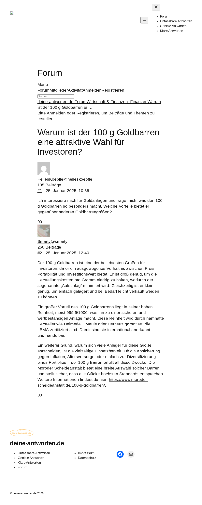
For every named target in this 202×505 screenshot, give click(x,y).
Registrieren (113, 90)
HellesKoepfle (50, 179)
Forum (43, 90)
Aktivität (75, 90)
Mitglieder (59, 90)
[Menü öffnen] (144, 20)
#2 (39, 253)
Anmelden (92, 90)
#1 (39, 190)
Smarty (44, 241)
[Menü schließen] (156, 7)
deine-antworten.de (37, 443)
